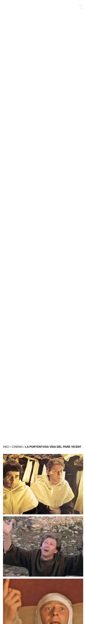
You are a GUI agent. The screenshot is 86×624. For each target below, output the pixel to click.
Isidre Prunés (20, 6)
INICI (6, 446)
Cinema (17, 446)
